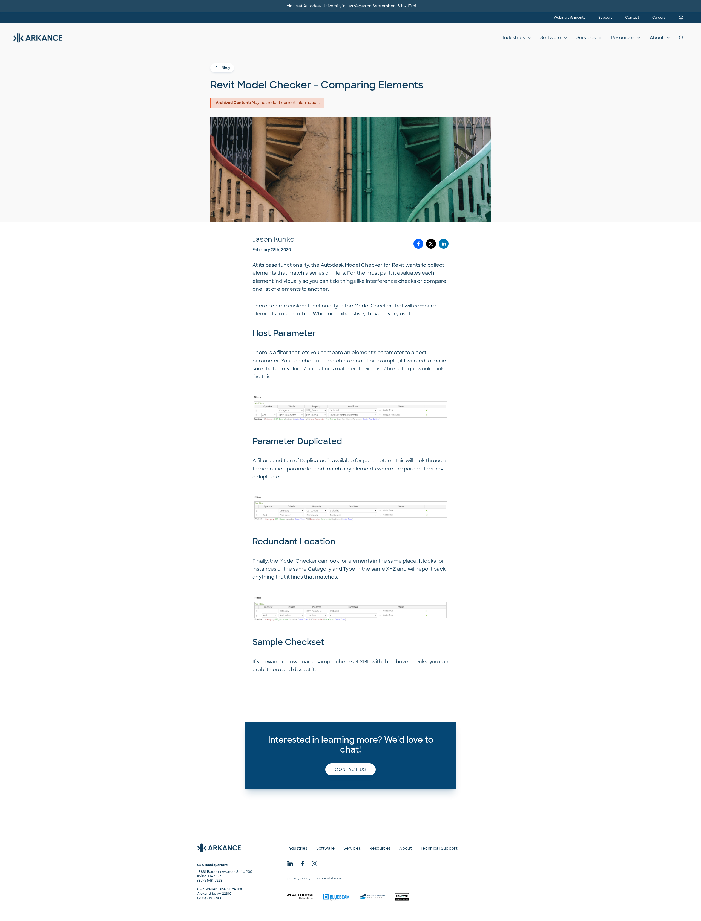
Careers (658, 17)
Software (550, 37)
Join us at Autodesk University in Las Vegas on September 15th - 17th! (350, 6)
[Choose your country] (681, 17)
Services (586, 37)
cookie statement (330, 878)
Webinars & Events (569, 17)
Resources (622, 37)
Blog (225, 67)
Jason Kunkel (274, 239)
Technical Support (439, 848)
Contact (632, 17)
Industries (514, 37)
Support (605, 17)
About (657, 37)
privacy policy (299, 878)
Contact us (350, 769)
